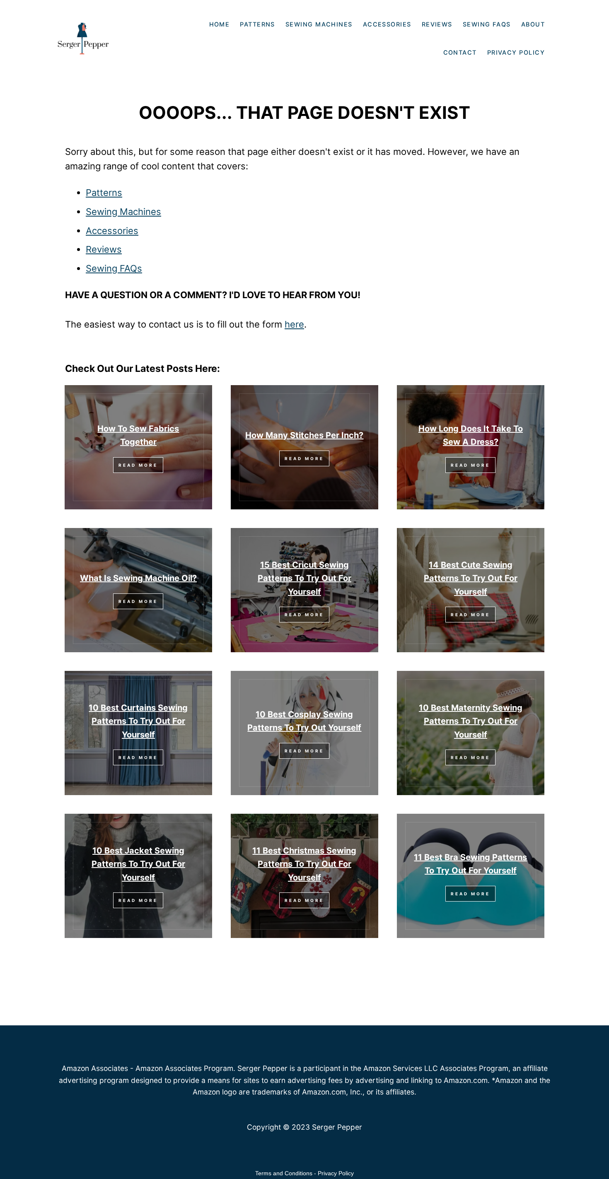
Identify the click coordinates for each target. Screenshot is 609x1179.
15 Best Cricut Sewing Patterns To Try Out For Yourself (304, 578)
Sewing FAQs (114, 268)
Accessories (112, 230)
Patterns (104, 192)
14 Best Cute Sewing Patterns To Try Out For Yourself (470, 578)
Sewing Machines (123, 211)
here (294, 324)
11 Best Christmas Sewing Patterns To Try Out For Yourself (304, 864)
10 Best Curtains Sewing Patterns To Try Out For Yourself (138, 721)
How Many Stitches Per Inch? (304, 435)
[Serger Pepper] (98, 28)
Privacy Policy (336, 1173)
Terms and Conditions (283, 1173)
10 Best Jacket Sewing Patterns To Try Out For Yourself (138, 864)
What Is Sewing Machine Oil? (138, 578)
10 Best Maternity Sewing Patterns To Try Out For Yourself (470, 721)
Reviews (104, 249)
